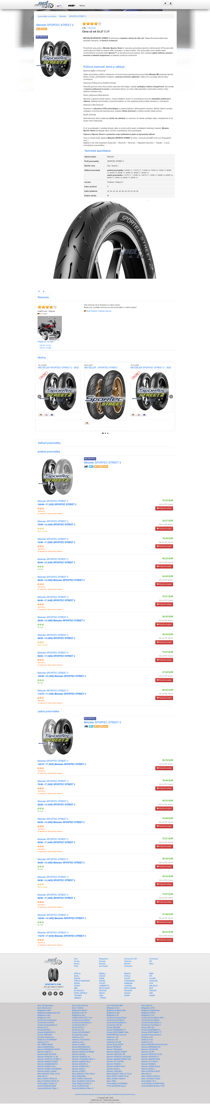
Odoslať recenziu (104, 311)
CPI (150, 976)
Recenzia (91, 28)
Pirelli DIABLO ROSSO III (47, 1083)
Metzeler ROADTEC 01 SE (48, 1056)
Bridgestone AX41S (79, 1010)
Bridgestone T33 (44, 1017)
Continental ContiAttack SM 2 (152, 1017)
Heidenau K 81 (147, 1042)
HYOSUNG (153, 981)
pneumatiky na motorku (47, 16)
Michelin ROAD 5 (113, 1069)
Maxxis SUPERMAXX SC (151, 1047)
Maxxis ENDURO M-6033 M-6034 (154, 1044)
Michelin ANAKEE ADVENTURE (119, 1059)
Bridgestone (103, 958)
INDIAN (77, 983)
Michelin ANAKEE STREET (48, 1061)
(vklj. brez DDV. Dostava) (166, 504)
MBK (76, 988)
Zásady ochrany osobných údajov (100, 1094)
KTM (151, 983)
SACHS (102, 993)
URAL (101, 995)
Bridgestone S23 (78, 1015)
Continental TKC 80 (114, 1025)
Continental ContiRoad (81, 1020)
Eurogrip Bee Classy (80, 1034)
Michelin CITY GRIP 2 (149, 1061)
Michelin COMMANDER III (48, 1064)
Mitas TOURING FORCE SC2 (83, 1081)
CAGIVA (102, 976)
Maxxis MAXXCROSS (46, 1047)
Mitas (151, 963)
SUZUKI (127, 993)
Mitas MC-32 (146, 1073)
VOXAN (152, 995)
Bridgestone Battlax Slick (116, 1010)
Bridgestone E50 (113, 1012)
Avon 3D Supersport (45, 1005)
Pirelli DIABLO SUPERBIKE (117, 1083)
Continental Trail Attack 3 (151, 1025)
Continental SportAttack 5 (47, 1025)
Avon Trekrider (77, 1008)
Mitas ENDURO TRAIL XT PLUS (119, 1073)
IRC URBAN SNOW (45, 1044)
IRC (150, 961)
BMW (151, 973)
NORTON (102, 990)
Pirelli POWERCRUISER (47, 1086)
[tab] (43, 297)
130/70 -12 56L (45, 348)
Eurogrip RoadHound (46, 1037)
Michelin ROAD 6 (148, 1069)
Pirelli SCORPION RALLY (116, 1086)
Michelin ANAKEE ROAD (150, 1059)
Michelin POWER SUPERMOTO (50, 1069)
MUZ (151, 988)
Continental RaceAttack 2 (82, 1022)
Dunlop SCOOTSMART (81, 1032)
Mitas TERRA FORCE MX (82, 1078)
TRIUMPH (78, 995)
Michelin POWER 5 (114, 1064)
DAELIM (77, 978)
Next (171, 397)
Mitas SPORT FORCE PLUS (118, 1076)
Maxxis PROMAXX (114, 1047)
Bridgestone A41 (113, 1008)
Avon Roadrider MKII (115, 1005)
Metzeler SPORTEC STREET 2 (57, 502)
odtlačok (78, 1094)
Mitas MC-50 (42, 1076)
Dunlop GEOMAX (113, 1027)
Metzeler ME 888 (78, 1054)
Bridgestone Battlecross (150, 1010)
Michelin (127, 963)
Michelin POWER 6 (148, 1064)
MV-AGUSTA (79, 990)
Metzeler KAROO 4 (45, 1052)
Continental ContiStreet (150, 1020)
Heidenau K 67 (43, 1042)
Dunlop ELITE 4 (78, 1027)
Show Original (91, 311)
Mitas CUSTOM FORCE (150, 1071)
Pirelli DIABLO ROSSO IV (82, 1083)
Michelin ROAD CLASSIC (47, 1071)
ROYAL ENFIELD (80, 993)
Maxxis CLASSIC (78, 1044)
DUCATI (127, 978)
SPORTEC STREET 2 (77, 16)
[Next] (43, 291)
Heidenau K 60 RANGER (47, 1039)
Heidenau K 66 (147, 1039)
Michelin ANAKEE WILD (81, 1061)
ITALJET (102, 983)
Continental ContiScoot (115, 1020)
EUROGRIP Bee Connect (116, 1034)
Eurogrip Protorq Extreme (151, 1034)
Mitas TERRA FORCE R (116, 1078)
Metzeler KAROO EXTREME (83, 1052)
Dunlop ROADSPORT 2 (47, 1032)
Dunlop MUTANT (44, 1030)
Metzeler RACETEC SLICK (151, 1054)
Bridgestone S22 (44, 1015)
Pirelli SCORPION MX (80, 1086)
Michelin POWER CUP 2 (47, 1066)
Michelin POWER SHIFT (116, 1066)
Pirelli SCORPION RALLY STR (153, 1086)
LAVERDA (128, 985)
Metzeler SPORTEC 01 (150, 1056)
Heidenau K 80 (78, 1042)
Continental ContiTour (46, 1022)
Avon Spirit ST (146, 1005)
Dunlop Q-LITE (78, 1030)
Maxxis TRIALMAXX (114, 1049)
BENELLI (102, 973)
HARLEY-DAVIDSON (82, 981)
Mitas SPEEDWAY (79, 1076)
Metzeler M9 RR (147, 1052)
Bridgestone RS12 (148, 1012)
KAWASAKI (128, 983)
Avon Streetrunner (45, 1008)
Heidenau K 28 (78, 1037)
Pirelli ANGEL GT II (148, 1081)
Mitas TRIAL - (112, 1081)
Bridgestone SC (113, 1015)
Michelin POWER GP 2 (81, 1066)
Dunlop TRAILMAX (45, 1034)
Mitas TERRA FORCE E (150, 1076)
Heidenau (128, 961)
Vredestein (128, 966)
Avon (76, 958)
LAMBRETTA (104, 985)
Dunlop (76, 961)
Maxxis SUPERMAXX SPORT (49, 1049)
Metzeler (62, 16)
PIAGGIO (152, 990)
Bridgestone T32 (147, 1015)
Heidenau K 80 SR (114, 1042)
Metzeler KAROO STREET (117, 1052)
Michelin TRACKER (114, 1071)
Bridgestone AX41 (44, 1010)
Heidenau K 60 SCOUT (81, 1039)
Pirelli (76, 966)
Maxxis (76, 963)
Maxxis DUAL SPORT (115, 1044)
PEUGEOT (128, 990)
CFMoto (127, 976)
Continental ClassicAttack (116, 1017)
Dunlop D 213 (43, 1027)
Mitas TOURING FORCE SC (48, 1081)
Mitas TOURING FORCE (150, 1078)
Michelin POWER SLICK (150, 1066)
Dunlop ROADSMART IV (150, 1030)
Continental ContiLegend (47, 1020)
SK (60, 5)
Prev (39, 397)
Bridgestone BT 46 (79, 1012)
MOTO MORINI (130, 988)
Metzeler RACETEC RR (116, 1054)
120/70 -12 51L (45, 345)
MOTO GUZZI (104, 988)
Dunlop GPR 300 (147, 1027)
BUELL (76, 976)
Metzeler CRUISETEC (149, 1049)
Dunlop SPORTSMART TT (151, 1032)
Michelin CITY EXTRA (115, 1061)
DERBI (101, 978)
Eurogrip (102, 961)
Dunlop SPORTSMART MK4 (118, 1032)
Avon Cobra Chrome (80, 1005)
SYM (151, 993)
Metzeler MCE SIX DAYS (47, 1054)
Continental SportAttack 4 (151, 1022)
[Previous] (39, 291)
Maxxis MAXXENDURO (81, 1047)
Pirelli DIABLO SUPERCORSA (152, 1083)
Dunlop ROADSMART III (116, 1030)
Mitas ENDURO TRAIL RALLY (83, 1073)
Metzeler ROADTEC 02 (81, 1056)
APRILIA (77, 973)
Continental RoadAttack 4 (116, 1022)
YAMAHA (77, 998)
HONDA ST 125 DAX (45, 341)
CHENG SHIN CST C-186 (82, 1017)
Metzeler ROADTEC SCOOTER (119, 1056)
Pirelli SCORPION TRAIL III (82, 1088)
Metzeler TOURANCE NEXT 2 (83, 1059)
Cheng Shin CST (130, 958)
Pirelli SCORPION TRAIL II (48, 1088)
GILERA (152, 978)
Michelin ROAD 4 (78, 1069)
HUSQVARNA (129, 981)
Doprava (85, 1094)
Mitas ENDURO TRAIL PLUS (49, 1073)
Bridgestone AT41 (148, 1008)
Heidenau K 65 (112, 1039)
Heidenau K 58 (112, 1037)
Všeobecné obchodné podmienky (123, 1094)
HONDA (102, 981)
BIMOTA (127, 973)
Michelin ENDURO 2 (80, 1064)
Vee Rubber (103, 966)
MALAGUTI (153, 985)
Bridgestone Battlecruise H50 (49, 1012)
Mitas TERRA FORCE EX (47, 1078)
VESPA (127, 995)
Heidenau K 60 (147, 1037)
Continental (153, 958)
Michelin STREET (79, 1071)
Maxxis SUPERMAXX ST (81, 1049)
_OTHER (102, 998)
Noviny (82, 5)
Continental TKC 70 (79, 1025)
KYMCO (77, 985)
